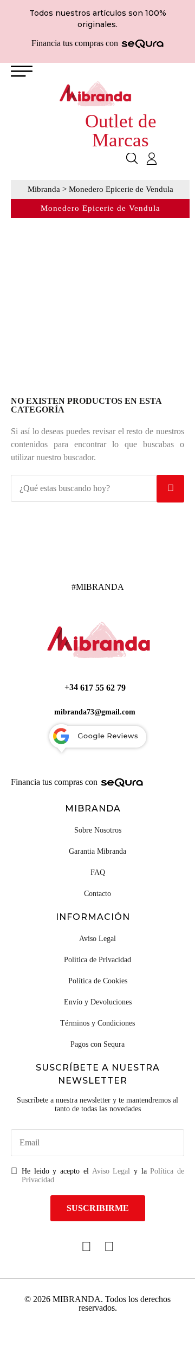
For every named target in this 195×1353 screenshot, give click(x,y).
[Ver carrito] (170, 159)
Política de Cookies (97, 981)
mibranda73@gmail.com (94, 712)
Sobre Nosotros (97, 830)
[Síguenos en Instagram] (109, 1246)
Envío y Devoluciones (98, 1002)
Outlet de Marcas (121, 131)
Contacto (97, 894)
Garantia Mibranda (97, 851)
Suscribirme (98, 1208)
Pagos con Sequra (97, 1044)
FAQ (97, 872)
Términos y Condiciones (97, 1023)
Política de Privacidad (97, 960)
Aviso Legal (97, 939)
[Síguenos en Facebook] (86, 1246)
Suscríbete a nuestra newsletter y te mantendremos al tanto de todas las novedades (97, 1104)
